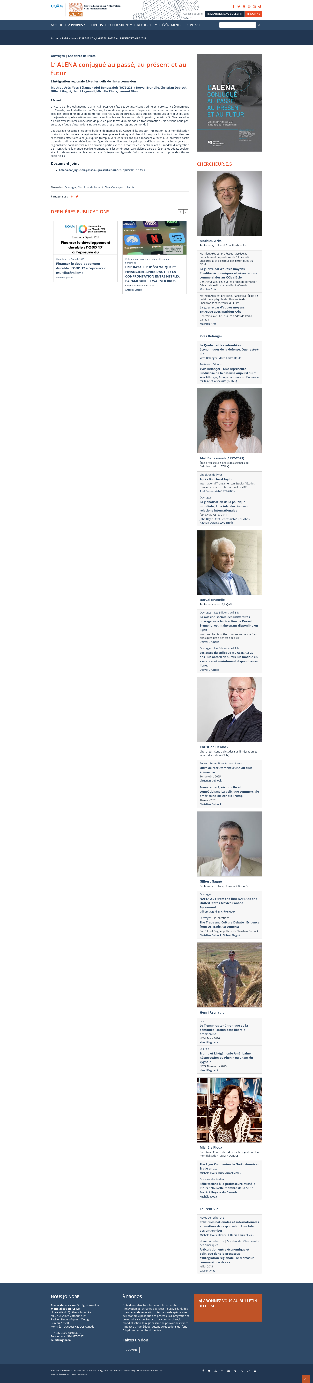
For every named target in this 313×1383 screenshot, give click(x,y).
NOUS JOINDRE (65, 1296)
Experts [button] (97, 25)
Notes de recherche (212, 1217)
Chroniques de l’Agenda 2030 (70, 259)
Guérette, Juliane (64, 277)
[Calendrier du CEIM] (254, 6)
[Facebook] (233, 6)
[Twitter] (238, 6)
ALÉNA (106, 187)
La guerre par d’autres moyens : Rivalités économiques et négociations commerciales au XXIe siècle (228, 273)
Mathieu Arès (61, 87)
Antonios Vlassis (133, 289)
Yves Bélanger (82, 87)
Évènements (171, 25)
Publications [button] (118, 25)
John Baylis (206, 519)
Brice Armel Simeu (229, 1173)
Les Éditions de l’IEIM (226, 612)
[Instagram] (249, 6)
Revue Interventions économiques (221, 763)
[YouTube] (243, 6)
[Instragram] (222, 1370)
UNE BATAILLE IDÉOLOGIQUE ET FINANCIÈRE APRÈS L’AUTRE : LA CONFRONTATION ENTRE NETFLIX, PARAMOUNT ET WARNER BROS (152, 274)
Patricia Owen (208, 522)
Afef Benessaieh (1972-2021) (114, 87)
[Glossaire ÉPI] (241, 1370)
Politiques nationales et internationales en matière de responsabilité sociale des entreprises (229, 1226)
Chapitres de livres (82, 56)
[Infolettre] (259, 6)
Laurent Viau (128, 91)
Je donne (131, 1350)
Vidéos (217, 364)
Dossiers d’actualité (212, 1179)
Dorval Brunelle (147, 87)
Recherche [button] (145, 25)
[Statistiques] (248, 1370)
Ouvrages (58, 56)
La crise (204, 1021)
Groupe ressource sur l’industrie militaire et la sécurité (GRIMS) (229, 379)
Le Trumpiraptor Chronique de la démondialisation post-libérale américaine (224, 1030)
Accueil (57, 25)
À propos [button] (75, 25)
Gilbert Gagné (61, 91)
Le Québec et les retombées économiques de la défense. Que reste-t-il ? (229, 349)
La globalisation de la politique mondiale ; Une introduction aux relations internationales (224, 506)
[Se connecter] (255, 1370)
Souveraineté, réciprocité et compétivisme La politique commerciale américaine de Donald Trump (229, 791)
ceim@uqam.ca (61, 1340)
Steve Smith (225, 522)
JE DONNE (253, 13)
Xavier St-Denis (227, 1235)
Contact (193, 25)
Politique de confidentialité (150, 1370)
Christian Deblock (173, 87)
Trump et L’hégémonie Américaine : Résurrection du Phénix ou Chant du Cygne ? (226, 1057)
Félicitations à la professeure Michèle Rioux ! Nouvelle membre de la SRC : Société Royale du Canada (227, 1188)
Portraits (205, 364)
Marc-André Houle (229, 358)
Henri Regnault (84, 91)
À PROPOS (132, 1296)
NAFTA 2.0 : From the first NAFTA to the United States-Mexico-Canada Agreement (228, 903)
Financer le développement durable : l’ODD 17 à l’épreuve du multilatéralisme (82, 268)
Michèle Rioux (106, 91)
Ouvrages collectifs (122, 187)
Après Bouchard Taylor (216, 479)
